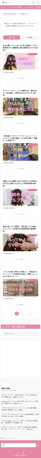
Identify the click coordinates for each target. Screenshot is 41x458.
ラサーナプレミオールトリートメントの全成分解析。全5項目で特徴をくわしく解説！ (20, 409)
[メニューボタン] (38, 2)
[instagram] (23, 453)
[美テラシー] (7, 2)
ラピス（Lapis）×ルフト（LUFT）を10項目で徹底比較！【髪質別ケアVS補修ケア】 (20, 422)
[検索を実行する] (38, 445)
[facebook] (18, 453)
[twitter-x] (21, 453)
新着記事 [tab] (12, 37)
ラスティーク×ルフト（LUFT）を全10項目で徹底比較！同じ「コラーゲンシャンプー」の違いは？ (19, 428)
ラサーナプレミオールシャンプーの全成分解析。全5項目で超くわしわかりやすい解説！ (20, 415)
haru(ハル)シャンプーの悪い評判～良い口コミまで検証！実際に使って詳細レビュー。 (20, 402)
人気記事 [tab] (29, 37)
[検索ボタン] (33, 2)
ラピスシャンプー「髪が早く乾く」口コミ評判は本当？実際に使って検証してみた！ (19, 396)
